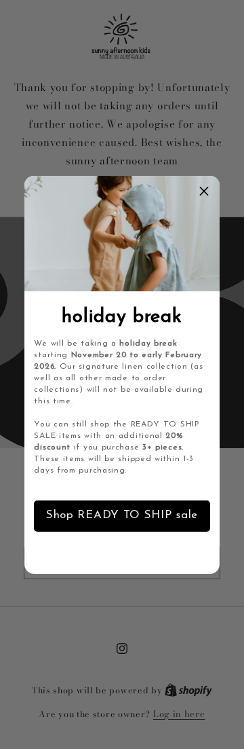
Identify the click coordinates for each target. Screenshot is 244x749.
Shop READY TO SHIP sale (122, 515)
